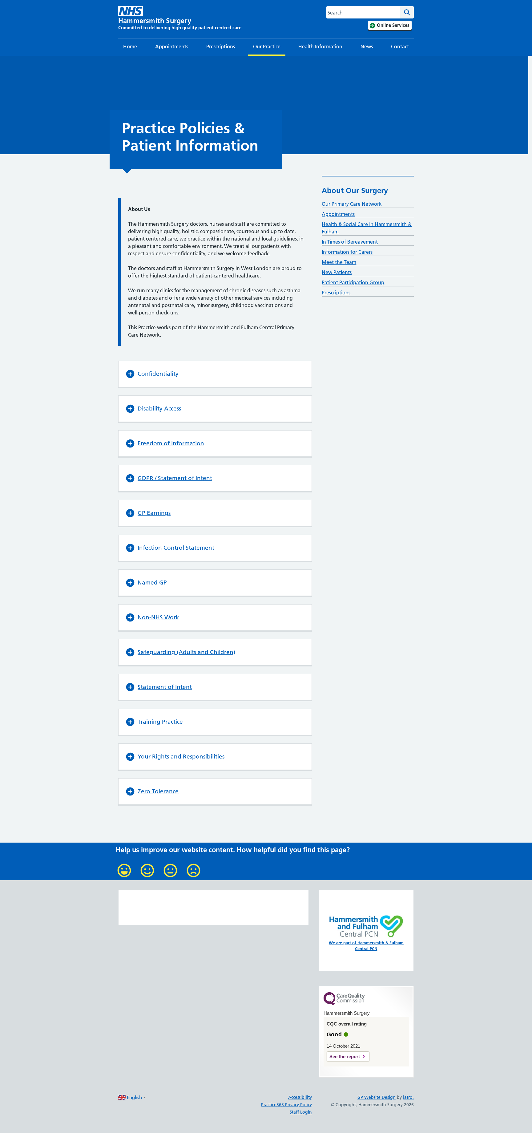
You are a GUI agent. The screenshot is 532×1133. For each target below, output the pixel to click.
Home (130, 46)
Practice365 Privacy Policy (286, 1104)
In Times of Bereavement (350, 242)
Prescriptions (220, 46)
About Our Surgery (355, 190)
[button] (215, 374)
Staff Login (301, 1112)
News (367, 46)
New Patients (337, 272)
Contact (400, 46)
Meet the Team (339, 262)
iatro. (408, 1097)
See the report (344, 1056)
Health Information (320, 46)
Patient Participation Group (353, 282)
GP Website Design (376, 1097)
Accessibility (300, 1097)
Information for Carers (347, 252)
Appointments (171, 46)
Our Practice (266, 46)
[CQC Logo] (344, 1003)
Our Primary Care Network (352, 204)
